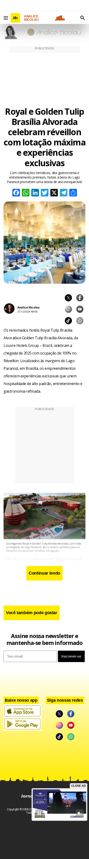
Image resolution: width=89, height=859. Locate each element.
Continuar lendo (44, 573)
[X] (54, 193)
